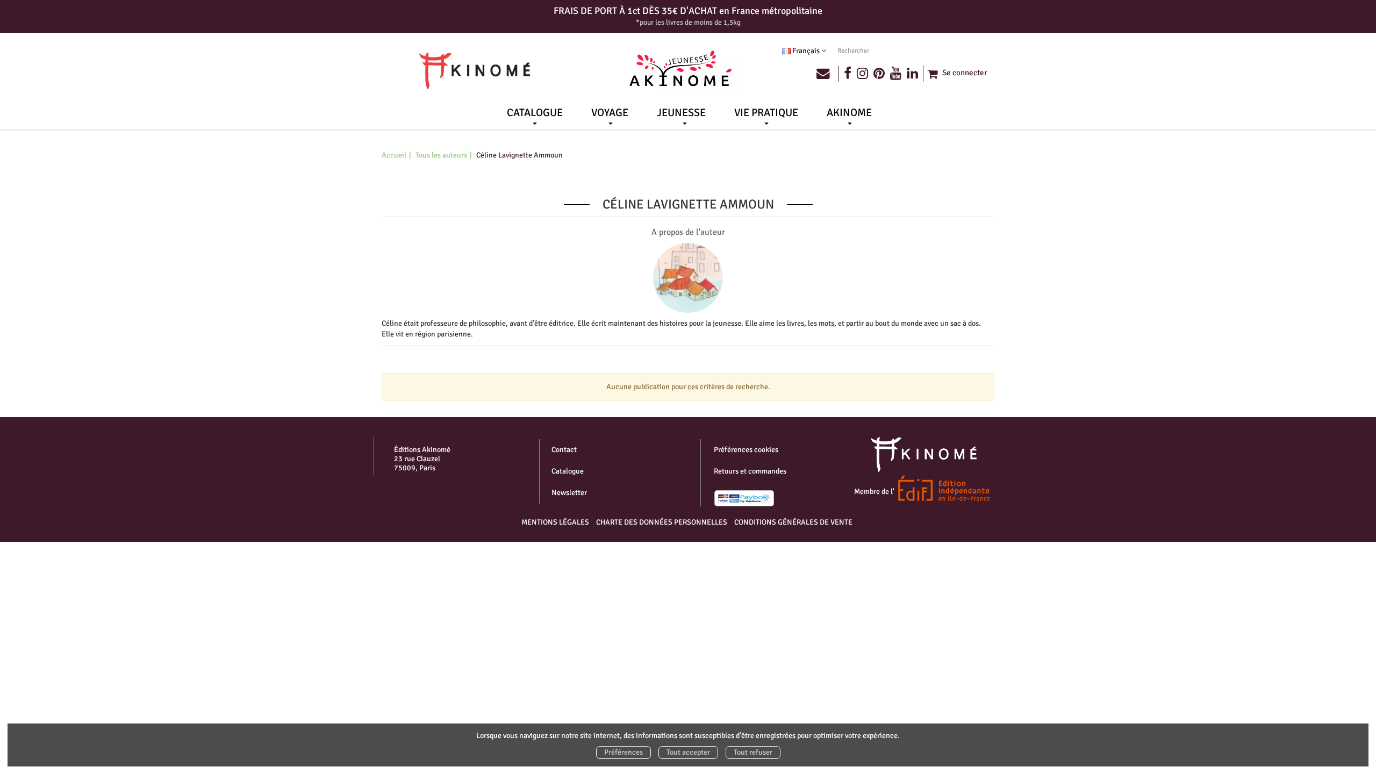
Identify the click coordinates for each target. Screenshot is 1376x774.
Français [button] (806, 50)
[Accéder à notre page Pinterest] (879, 74)
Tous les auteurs (441, 155)
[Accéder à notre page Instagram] (862, 74)
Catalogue (567, 471)
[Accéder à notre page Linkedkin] (915, 74)
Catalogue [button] (535, 112)
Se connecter (964, 72)
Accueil (394, 155)
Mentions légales (555, 522)
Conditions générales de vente (793, 522)
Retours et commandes (750, 471)
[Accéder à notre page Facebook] (847, 74)
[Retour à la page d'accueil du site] (474, 71)
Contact (564, 449)
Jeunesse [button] (681, 112)
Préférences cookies (746, 449)
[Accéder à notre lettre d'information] (827, 74)
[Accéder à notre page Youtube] (895, 74)
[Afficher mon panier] (931, 74)
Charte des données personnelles (661, 522)
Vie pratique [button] (766, 112)
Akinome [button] (849, 112)
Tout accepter (688, 752)
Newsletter (569, 492)
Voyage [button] (609, 112)
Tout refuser (753, 752)
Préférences (623, 752)
